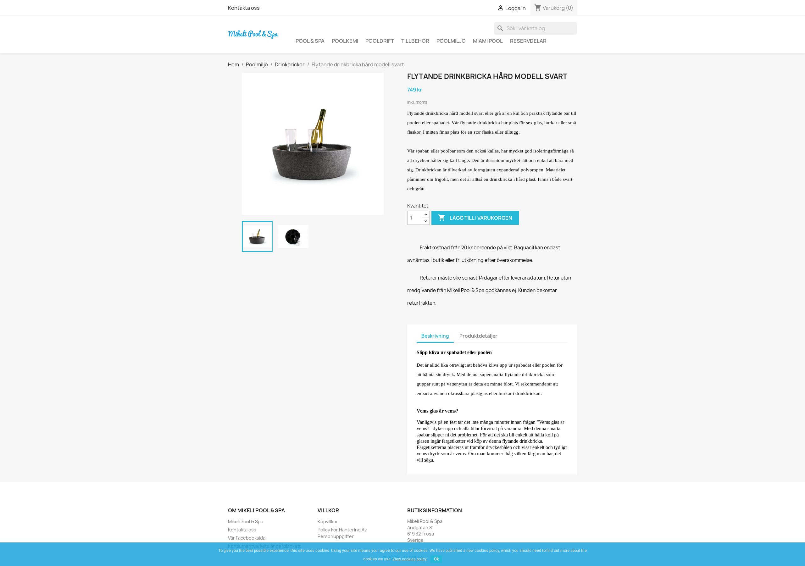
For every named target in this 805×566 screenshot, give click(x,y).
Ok (436, 559)
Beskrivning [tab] (435, 336)
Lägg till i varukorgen (475, 217)
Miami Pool (488, 40)
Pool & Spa (310, 40)
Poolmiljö (451, 40)
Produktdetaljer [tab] (478, 336)
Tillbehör (415, 40)
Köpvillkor (328, 521)
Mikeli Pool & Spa (245, 521)
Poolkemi (345, 40)
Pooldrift (379, 40)
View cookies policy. (409, 559)
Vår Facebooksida (246, 538)
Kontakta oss (244, 7)
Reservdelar (528, 40)
